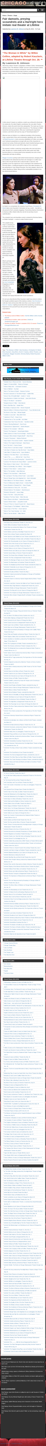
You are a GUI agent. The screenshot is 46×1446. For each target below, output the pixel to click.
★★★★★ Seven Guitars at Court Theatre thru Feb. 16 (18, 920)
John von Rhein (8, 947)
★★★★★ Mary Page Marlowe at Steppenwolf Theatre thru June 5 (21, 585)
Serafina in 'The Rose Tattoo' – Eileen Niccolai (16, 497)
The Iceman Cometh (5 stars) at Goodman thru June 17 (18, 1131)
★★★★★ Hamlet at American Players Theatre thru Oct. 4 (19, 1321)
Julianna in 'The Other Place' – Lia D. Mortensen (16, 454)
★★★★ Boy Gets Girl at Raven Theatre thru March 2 (18, 1218)
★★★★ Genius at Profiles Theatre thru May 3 (16, 678)
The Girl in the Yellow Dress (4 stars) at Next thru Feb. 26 (19, 1127)
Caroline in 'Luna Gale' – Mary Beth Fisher (15, 414)
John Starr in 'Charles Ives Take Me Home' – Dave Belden (19, 450)
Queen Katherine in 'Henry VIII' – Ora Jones (15, 487)
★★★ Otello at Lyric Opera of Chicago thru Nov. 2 (17, 813)
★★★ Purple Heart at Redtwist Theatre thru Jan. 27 (17, 1199)
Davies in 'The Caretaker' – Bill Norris (13, 428)
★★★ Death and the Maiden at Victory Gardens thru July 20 (20, 801)
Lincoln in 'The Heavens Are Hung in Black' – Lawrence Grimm (20, 461)
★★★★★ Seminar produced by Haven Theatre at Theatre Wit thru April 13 (23, 917)
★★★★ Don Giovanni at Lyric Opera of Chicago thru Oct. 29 (20, 675)
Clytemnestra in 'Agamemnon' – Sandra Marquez (16, 426)
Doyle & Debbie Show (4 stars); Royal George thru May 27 (19, 1038)
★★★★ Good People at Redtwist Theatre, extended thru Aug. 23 (21, 685)
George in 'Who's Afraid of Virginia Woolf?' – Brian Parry (18, 436)
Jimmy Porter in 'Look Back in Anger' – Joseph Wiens (18, 447)
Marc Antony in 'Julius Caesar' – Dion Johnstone (16, 464)
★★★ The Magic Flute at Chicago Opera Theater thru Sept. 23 (20, 1213)
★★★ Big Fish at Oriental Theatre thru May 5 (16, 1192)
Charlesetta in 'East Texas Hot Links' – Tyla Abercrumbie (18, 421)
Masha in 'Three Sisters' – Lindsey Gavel (14, 468)
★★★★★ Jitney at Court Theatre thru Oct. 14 (16, 1325)
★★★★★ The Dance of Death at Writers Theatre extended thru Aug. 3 (22, 927)
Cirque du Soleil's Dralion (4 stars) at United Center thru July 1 (20, 1031)
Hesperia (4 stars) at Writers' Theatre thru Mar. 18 (17, 1057)
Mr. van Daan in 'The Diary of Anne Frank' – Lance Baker (19, 475)
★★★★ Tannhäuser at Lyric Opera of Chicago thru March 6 (20, 697)
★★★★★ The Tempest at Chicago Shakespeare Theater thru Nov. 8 (22, 592)
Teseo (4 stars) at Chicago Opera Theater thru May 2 (18, 1108)
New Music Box (8, 968)
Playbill (6, 971)
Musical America (8, 966)
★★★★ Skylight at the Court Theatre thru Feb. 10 (17, 1279)
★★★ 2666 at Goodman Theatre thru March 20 (16, 524)
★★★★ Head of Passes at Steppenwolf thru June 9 (17, 1241)
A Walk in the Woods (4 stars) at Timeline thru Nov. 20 (18, 998)
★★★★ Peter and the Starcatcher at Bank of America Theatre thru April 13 (23, 864)
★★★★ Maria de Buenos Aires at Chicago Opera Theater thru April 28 (22, 1258)
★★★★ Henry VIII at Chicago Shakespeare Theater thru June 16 (21, 1246)
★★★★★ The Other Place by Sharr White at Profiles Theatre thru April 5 (23, 757)
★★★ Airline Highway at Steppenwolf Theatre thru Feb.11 (19, 618)
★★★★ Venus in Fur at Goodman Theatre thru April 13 (18, 894)
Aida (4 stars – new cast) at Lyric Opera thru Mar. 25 (17, 1003)
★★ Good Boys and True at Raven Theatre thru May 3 (18, 782)
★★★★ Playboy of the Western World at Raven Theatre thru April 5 (21, 866)
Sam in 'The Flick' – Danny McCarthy (13, 494)
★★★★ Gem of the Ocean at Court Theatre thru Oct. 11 (19, 543)
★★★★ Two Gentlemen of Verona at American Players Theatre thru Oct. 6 (23, 1307)
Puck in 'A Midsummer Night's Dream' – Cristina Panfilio (18, 483)
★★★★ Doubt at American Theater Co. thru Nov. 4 (17, 1229)
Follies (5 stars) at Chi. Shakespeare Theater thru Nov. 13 (19, 1047)
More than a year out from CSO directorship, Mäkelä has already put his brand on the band (23, 1367)
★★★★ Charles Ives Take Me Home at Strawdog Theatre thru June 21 (22, 836)
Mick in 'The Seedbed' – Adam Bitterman (14, 471)
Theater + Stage (12, 15)
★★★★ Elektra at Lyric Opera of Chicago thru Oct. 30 (18, 1232)
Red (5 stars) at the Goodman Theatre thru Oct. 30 (17, 1092)
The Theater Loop (8, 952)
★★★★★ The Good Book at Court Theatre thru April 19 (18, 752)
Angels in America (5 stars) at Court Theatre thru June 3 (18, 1012)
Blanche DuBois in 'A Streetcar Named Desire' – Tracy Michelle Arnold (22, 410)
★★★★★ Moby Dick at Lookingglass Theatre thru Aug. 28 (19, 731)
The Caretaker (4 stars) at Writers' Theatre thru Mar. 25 (18, 1120)
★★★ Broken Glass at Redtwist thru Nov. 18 (15, 1194)
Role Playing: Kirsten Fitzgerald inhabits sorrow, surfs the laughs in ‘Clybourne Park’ (22, 1407)
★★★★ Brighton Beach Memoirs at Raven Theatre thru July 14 (20, 1220)
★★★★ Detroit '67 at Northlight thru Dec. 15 (15, 838)
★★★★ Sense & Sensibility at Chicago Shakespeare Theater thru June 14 (23, 694)
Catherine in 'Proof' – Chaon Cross (13, 417)
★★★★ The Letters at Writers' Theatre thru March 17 (18, 1293)
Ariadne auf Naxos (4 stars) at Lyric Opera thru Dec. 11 (18, 1017)
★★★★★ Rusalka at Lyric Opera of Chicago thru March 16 (19, 915)
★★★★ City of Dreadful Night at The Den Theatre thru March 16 (21, 1222)
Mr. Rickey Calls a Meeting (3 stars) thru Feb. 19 (16, 1080)
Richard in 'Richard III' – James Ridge (14, 492)
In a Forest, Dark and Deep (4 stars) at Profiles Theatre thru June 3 (21, 1061)
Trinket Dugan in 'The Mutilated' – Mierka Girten (16, 506)
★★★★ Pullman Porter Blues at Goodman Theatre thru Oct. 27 (20, 868)
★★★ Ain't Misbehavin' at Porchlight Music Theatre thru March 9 (21, 794)
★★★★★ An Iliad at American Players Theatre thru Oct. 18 (19, 724)
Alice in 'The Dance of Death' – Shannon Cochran (17, 391)
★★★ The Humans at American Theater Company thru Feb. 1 (20, 645)
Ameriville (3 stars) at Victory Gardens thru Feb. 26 (17, 1008)
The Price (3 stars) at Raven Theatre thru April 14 (17, 1143)
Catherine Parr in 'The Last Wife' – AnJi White (15, 419)
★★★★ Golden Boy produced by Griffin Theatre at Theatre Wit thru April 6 (23, 840)
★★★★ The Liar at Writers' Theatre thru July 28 (16, 1295)
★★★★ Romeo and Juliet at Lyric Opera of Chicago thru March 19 (21, 550)
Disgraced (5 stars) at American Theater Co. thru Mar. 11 (19, 1036)
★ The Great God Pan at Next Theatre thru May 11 (17, 780)
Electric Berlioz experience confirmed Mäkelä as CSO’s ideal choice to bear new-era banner (23, 1381)
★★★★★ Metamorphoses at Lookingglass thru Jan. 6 (18, 1330)
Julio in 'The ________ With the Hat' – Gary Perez (17, 457)
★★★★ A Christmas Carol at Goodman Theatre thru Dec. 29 (20, 1215)
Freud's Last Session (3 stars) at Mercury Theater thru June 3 (20, 1050)
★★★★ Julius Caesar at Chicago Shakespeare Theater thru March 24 (22, 1255)
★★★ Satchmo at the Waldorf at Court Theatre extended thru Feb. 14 (22, 536)
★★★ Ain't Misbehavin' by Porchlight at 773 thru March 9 (19, 796)
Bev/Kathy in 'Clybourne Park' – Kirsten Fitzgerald (17, 407)
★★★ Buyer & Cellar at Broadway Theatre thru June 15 (18, 798)
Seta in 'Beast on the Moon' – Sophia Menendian (16, 499)
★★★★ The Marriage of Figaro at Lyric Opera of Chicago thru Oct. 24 (22, 560)
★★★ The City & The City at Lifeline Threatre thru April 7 (18, 1208)
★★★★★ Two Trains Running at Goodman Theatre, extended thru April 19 (23, 759)
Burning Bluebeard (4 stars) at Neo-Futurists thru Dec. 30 (19, 1019)
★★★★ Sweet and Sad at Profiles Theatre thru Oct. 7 (18, 1283)
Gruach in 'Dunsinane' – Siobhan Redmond (15, 438)
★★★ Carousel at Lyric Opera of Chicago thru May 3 (18, 620)
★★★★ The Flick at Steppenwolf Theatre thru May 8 (18, 557)
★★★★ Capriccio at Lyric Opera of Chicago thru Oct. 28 (19, 673)
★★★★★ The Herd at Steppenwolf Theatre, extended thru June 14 (21, 754)
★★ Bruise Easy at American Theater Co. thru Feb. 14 (18, 522)
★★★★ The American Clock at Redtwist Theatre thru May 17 (20, 699)
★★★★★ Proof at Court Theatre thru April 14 (16, 1335)
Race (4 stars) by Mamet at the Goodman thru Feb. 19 (18, 1089)
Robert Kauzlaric (35, 354)
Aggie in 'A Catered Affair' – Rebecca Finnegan (16, 384)
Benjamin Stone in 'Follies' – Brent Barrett (14, 403)
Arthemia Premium (5, 1443)
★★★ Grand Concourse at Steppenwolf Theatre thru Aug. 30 (20, 622)
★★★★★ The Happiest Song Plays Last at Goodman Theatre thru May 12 (23, 1349)
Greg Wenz (15, 352)
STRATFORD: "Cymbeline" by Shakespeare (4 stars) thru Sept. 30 (21, 1103)
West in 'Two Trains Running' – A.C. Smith (15, 511)
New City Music (8, 950)
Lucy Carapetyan (9, 282)
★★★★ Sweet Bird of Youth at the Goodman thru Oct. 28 (19, 1286)
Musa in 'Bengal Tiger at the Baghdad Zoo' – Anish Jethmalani (20, 478)
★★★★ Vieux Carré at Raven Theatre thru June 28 (17, 896)
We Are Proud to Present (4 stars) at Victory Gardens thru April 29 (21, 1160)
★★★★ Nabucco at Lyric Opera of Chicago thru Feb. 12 (19, 548)
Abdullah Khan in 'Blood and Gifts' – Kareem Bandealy (18, 382)
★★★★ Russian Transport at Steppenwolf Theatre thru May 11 (20, 873)
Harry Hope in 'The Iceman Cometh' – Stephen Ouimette (18, 440)
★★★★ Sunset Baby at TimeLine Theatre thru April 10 (18, 553)
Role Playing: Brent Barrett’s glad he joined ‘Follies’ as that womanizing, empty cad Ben (23, 1411)
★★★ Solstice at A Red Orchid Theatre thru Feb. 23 (17, 819)
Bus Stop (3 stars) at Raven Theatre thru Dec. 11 (17, 1022)
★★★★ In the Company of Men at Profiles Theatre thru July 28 (20, 1248)
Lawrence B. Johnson (17, 29)
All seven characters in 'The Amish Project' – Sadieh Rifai (18, 393)
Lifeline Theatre (33, 352)
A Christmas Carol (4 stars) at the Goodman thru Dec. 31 (19, 1351)
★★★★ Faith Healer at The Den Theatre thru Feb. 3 (17, 1234)
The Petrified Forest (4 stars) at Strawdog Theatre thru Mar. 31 (20, 1139)
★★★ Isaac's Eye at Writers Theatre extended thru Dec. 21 (19, 625)
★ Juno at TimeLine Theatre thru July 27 (14, 773)
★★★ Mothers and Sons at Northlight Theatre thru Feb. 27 (19, 531)
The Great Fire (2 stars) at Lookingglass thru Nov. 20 (18, 1129)
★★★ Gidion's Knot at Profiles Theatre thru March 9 (17, 803)
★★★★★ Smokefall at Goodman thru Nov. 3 (15, 922)
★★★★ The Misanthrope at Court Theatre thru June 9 (18, 1297)
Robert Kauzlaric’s (9, 139)
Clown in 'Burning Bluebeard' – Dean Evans (15, 424)
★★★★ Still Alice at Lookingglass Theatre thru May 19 (18, 1281)
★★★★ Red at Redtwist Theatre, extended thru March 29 (19, 692)
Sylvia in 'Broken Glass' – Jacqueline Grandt (15, 501)
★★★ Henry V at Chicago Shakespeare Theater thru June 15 (20, 808)
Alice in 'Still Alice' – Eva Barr (11, 389)
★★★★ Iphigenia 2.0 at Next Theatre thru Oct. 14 (17, 1251)
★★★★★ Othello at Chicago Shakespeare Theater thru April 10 (20, 588)
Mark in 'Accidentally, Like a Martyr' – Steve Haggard (17, 466)
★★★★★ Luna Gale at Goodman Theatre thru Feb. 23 (18, 913)
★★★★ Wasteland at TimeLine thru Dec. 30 (15, 1309)
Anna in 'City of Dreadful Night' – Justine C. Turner (17, 396)
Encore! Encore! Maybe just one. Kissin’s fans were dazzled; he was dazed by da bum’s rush (23, 1362)
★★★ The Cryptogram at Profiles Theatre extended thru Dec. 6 (20, 643)
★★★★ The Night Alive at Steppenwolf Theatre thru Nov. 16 (19, 701)
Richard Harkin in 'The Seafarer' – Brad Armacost (17, 490)
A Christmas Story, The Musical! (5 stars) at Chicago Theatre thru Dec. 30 (23, 989)
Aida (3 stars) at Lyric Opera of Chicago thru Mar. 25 (17, 1001)
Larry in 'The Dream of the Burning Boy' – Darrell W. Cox (18, 459)
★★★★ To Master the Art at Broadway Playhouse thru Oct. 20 (20, 892)
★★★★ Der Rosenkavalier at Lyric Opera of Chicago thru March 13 (22, 541)
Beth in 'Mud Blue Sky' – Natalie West (13, 405)
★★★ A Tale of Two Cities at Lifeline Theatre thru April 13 (18, 791)
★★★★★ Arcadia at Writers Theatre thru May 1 (16, 571)
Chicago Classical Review (11, 943)
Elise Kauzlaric (6, 352)
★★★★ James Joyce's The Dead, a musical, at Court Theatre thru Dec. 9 (23, 1253)
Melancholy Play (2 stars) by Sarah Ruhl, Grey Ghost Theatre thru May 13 (23, 1073)
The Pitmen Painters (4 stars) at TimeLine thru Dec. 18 (18, 1141)
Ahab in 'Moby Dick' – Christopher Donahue (15, 386)
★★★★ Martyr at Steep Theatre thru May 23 (16, 689)
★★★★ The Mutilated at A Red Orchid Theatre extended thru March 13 (22, 564)
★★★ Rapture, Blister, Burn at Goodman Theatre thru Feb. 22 (20, 636)
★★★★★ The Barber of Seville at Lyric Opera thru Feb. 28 (19, 924)
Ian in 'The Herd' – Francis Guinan (13, 445)
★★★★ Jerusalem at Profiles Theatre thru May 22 (17, 546)
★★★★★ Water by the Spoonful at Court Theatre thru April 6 (20, 934)
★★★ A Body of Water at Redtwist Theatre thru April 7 (18, 1185)
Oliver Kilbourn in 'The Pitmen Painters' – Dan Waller (17, 480)
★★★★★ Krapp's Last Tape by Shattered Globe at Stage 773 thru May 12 (23, 1328)
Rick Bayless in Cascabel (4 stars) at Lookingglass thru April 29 (20, 1096)
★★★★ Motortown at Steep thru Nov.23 (14, 854)
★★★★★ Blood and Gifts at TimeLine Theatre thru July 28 (19, 1318)
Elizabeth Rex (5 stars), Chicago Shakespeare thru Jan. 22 (19, 1040)
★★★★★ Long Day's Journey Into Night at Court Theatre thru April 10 (22, 583)
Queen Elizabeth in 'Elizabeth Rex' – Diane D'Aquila (17, 485)
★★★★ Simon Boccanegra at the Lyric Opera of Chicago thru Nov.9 (22, 1276)
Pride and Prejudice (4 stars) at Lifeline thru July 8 (17, 1087)
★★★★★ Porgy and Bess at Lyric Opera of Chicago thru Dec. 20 (21, 734)
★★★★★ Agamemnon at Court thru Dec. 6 (15, 569)
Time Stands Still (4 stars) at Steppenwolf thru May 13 (18, 1155)
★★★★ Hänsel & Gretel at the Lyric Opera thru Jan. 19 (18, 1239)
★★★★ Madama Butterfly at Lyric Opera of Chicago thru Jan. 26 (21, 852)
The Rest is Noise (8, 973)
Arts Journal (7, 963)
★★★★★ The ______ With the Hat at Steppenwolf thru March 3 (20, 1342)
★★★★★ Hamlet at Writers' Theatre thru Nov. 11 (17, 1323)
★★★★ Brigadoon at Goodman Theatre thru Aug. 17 (18, 833)
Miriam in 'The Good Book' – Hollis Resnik (15, 473)
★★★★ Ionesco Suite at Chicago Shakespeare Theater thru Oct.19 (21, 687)
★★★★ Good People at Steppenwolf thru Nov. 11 (17, 1236)
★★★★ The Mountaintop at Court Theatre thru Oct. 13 (18, 889)
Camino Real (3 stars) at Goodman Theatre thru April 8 (18, 1024)
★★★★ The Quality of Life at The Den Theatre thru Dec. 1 (19, 1302)
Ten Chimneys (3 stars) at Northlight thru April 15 (16, 1106)
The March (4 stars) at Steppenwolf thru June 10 (16, 1136)
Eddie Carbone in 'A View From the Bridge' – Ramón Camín (19, 433)
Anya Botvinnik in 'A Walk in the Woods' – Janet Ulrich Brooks (20, 398)
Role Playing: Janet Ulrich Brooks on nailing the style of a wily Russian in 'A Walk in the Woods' (23, 1393)
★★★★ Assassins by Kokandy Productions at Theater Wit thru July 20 (22, 831)
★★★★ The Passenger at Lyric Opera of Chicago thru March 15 (21, 704)
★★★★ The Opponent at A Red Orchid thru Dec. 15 (17, 1300)
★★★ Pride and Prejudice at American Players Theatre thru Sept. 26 (22, 634)
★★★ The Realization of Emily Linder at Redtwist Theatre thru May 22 (22, 538)
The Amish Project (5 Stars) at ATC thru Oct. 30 (16, 1110)
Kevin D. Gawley (23, 352)
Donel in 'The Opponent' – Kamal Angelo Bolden (16, 431)
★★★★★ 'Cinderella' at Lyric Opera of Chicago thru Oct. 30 (20, 567)
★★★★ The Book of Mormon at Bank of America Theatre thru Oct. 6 (22, 1288)
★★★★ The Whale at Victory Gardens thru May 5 (17, 1304)
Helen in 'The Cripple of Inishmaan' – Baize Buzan (17, 443)
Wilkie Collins (6, 356)
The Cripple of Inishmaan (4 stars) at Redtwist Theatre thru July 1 (21, 1122)
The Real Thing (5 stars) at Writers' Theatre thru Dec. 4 (18, 1146)
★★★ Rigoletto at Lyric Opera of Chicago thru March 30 (18, 1206)
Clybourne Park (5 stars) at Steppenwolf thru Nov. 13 (18, 1033)
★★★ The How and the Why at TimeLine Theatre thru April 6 (20, 822)
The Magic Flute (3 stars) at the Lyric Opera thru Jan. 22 (18, 1134)
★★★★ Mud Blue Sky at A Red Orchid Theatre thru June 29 (20, 857)
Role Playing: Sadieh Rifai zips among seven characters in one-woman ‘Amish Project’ (22, 1402)
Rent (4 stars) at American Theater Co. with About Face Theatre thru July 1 (23, 1094)
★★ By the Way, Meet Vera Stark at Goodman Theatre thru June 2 (21, 1176)
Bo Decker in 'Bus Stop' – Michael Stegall (14, 412)
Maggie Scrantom (7, 158)
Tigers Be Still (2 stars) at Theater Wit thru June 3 (17, 1153)
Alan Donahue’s (37, 301)
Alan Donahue (23, 350)
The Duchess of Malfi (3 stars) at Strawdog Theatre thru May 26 (20, 1124)
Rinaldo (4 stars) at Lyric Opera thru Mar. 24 (15, 1099)
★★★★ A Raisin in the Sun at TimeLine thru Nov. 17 (17, 829)
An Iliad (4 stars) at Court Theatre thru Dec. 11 (16, 1010)
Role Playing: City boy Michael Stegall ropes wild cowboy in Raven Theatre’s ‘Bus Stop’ (23, 1397)
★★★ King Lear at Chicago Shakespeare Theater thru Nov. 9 (20, 627)
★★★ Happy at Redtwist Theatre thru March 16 (16, 805)
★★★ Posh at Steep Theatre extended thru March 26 (18, 534)
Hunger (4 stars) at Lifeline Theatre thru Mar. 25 (16, 1059)
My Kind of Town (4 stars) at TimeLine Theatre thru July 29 (19, 1082)
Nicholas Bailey (25, 354)
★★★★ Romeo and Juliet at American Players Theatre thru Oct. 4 (21, 871)
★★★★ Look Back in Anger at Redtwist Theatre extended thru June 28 (22, 850)
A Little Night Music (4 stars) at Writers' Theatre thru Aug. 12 (19, 991)
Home (4, 15)
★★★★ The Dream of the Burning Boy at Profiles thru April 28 (20, 1290)
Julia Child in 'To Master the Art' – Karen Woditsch (17, 452)
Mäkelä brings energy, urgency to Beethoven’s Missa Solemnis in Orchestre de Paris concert (22, 1372)
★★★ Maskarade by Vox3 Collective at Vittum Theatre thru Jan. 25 (21, 810)
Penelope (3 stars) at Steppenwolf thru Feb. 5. (16, 1085)
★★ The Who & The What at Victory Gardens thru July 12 (19, 615)
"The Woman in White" (12, 350)
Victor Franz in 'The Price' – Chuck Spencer (15, 508)
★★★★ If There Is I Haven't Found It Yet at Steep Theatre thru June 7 (22, 847)
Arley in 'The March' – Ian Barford (12, 400)
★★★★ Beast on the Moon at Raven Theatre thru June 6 (19, 671)
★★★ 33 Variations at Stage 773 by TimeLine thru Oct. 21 (19, 1183)
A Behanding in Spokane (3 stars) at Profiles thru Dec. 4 (18, 982)
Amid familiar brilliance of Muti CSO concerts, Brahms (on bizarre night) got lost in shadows (23, 1377)
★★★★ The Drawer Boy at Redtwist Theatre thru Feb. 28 (19, 555)
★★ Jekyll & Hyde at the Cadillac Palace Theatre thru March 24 (20, 1178)
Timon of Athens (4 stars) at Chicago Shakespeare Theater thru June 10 (23, 1157)
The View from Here (9, 954)
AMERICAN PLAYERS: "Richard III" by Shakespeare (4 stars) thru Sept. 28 (23, 1005)
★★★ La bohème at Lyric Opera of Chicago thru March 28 (19, 1197)
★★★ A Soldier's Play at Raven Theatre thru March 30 (18, 1187)
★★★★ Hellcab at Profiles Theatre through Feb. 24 (17, 1243)
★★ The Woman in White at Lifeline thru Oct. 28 (16, 1180)
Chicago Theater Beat (9, 945)
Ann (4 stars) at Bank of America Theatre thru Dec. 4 (17, 1015)
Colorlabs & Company (16, 1443)
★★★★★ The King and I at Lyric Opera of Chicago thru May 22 (20, 590)
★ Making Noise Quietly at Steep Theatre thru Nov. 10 (18, 1169)
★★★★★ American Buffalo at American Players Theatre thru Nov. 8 (21, 903)
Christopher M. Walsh (34, 350)
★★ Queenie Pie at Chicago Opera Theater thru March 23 (19, 789)
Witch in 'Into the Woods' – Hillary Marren (14, 513)
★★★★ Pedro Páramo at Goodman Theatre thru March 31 (19, 1274)
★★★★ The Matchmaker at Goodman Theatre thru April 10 (19, 562)
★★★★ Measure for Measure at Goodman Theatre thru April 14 (20, 1260)
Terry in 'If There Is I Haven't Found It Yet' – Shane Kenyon (19, 504)
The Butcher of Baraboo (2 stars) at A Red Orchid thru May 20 (20, 1117)
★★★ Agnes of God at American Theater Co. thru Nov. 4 (19, 1190)
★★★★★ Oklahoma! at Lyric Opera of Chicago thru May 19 (20, 1332)
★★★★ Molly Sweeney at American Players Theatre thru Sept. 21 (21, 1262)
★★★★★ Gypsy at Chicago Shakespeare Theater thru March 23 (21, 906)
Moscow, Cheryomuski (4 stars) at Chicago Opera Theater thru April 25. (22, 1078)
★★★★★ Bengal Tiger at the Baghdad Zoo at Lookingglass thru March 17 (23, 1311)
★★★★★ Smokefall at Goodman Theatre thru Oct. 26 (18, 741)
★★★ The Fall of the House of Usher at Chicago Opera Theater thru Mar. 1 (23, 1211)
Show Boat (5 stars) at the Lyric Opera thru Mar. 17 (17, 1101)
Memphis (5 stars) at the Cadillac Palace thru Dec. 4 (17, 1075)
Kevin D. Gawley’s (7, 305)
